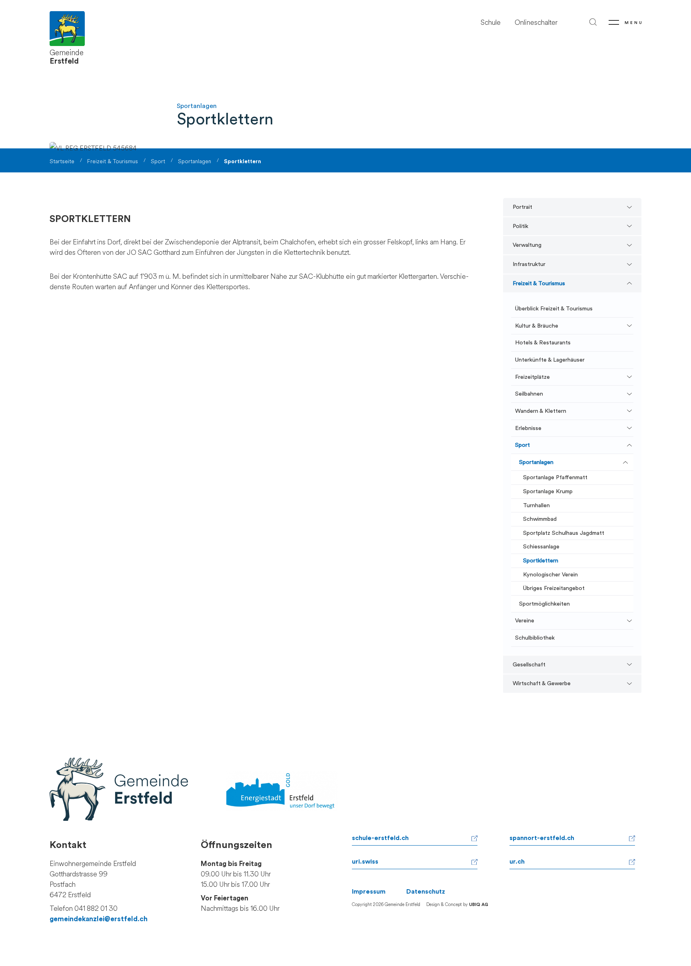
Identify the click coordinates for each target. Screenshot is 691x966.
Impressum (368, 891)
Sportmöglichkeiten (544, 604)
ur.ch (517, 861)
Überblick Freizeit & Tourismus (554, 309)
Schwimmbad (540, 519)
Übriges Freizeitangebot (554, 588)
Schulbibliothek (535, 638)
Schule (491, 23)
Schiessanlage (541, 547)
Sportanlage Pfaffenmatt (555, 477)
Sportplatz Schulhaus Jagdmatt (563, 533)
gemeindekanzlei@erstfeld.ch (99, 919)
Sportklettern (540, 561)
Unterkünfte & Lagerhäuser (550, 360)
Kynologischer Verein (550, 575)
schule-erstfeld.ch (380, 838)
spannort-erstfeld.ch (541, 838)
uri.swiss (365, 861)
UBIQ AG (478, 904)
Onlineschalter (536, 23)
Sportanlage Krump (548, 491)
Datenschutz (425, 891)
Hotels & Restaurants (543, 343)
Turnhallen (536, 505)
